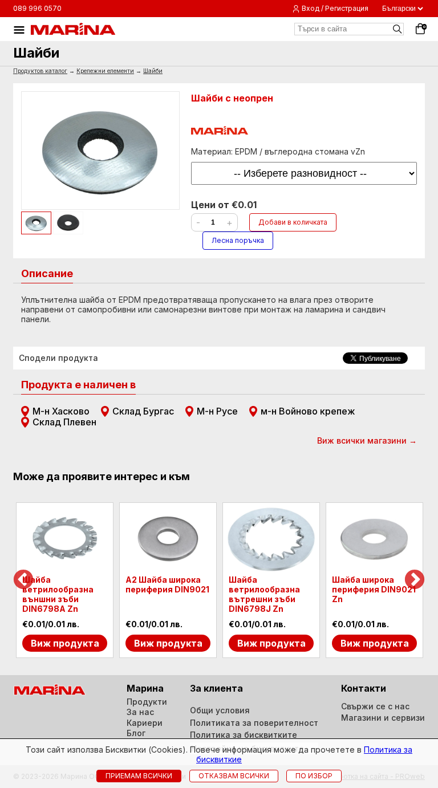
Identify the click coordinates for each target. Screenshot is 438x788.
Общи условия (220, 710)
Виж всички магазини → (367, 440)
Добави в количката (292, 222)
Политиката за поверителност (254, 723)
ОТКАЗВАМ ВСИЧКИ (233, 775)
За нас (140, 712)
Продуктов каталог (40, 70)
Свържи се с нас (375, 706)
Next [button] (414, 580)
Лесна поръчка (238, 240)
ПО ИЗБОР (313, 775)
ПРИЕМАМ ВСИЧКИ (139, 775)
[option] (64, 580)
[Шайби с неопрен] (100, 150)
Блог (136, 733)
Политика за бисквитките (243, 735)
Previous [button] (23, 580)
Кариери (145, 723)
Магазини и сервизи (383, 717)
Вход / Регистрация (335, 8)
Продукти (147, 701)
